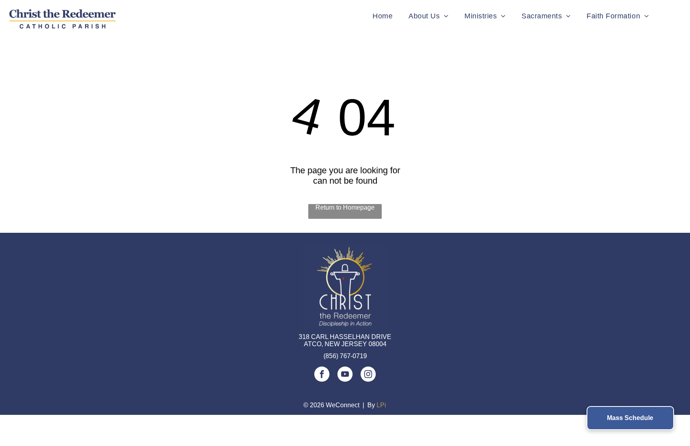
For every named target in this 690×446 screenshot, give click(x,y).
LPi (381, 405)
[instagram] (368, 375)
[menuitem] (383, 16)
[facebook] (321, 375)
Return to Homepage (345, 207)
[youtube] (345, 375)
